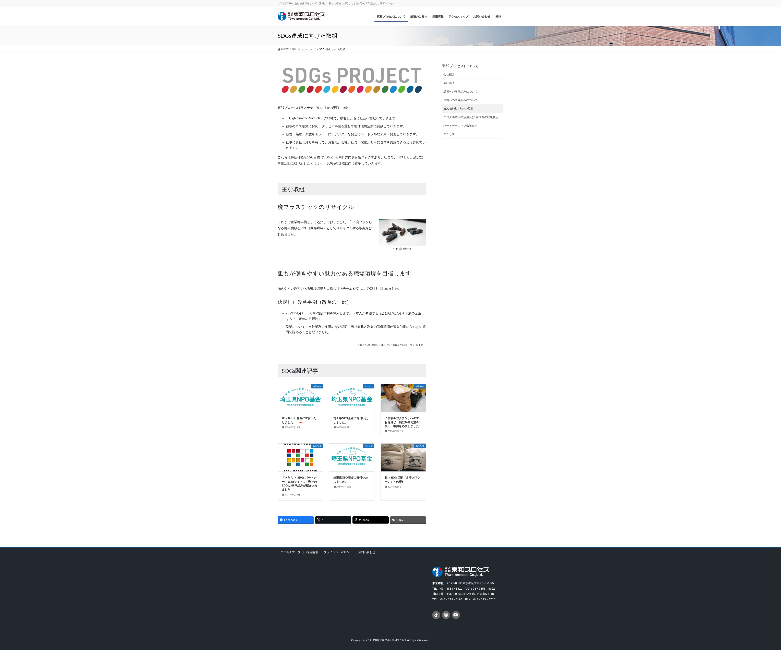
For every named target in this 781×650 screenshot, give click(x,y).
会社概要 (449, 74)
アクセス (449, 134)
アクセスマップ (291, 552)
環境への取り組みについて (460, 100)
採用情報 (312, 552)
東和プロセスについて (460, 66)
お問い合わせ (366, 552)
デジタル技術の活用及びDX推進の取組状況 (470, 117)
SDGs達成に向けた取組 (458, 108)
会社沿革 (449, 83)
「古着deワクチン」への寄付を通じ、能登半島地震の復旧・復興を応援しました (402, 422)
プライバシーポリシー (338, 552)
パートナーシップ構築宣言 (460, 125)
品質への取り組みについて (460, 91)
